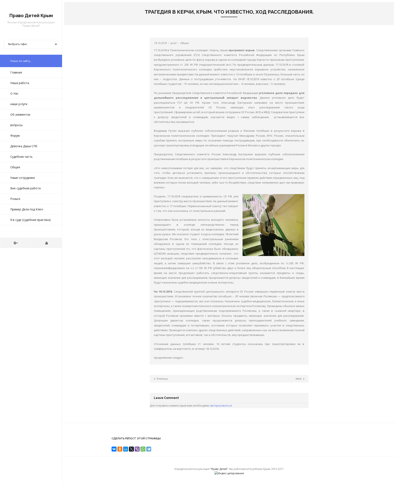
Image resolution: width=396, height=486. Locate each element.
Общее (184, 43)
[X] (131, 449)
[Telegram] (148, 449)
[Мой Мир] (125, 449)
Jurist (173, 43)
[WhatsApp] (142, 449)
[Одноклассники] (119, 449)
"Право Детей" (219, 469)
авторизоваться (221, 405)
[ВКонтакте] (114, 449)
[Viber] (137, 449)
